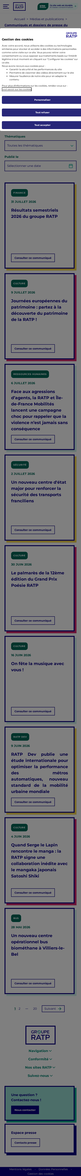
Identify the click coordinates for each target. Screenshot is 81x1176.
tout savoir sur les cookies (16, 89)
